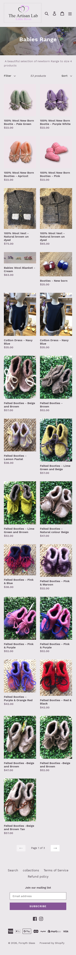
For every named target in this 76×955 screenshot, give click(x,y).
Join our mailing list (38, 887)
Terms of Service (56, 870)
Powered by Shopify (52, 943)
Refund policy (38, 876)
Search (13, 870)
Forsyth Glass (27, 943)
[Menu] (70, 13)
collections (31, 870)
